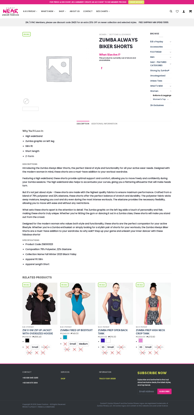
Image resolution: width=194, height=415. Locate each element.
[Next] (171, 322)
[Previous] (22, 322)
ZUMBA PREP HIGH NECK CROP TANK (150, 332)
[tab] (83, 124)
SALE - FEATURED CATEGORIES (158, 64)
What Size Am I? (109, 54)
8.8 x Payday (29, 11)
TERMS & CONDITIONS (46, 407)
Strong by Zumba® (159, 70)
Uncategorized (157, 75)
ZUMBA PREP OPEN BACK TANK (113, 332)
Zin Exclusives (157, 105)
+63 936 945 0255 (30, 378)
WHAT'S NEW (156, 85)
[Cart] (190, 11)
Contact (87, 11)
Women (102, 34)
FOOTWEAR (155, 51)
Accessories (156, 46)
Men (152, 57)
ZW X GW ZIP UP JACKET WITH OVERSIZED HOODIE (37, 332)
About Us (75, 11)
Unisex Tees (156, 80)
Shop (61, 11)
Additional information (104, 124)
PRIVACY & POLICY (29, 407)
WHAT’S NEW (47, 11)
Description (83, 124)
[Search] (171, 11)
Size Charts (102, 11)
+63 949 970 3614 (30, 383)
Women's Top (159, 99)
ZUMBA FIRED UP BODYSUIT (76, 330)
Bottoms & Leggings (120, 34)
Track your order (107, 378)
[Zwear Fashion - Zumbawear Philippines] (10, 11)
